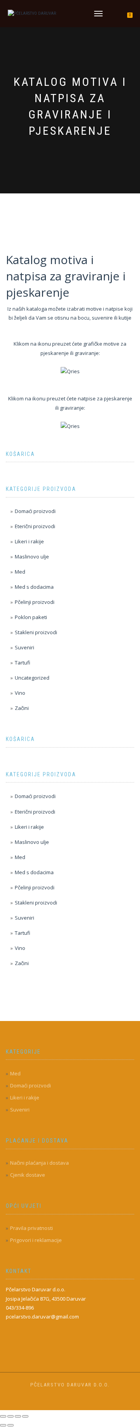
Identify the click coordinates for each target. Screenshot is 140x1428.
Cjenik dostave (27, 1174)
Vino (20, 692)
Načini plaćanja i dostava (39, 1162)
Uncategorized (32, 677)
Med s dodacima (34, 586)
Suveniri (24, 647)
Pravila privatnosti (31, 1227)
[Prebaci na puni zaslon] (10, 1416)
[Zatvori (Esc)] (25, 1416)
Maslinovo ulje (32, 556)
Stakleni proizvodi (36, 632)
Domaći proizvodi (35, 511)
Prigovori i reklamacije (36, 1240)
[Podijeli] (18, 1416)
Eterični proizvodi (35, 526)
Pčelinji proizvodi (34, 601)
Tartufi (22, 662)
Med (20, 571)
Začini (22, 707)
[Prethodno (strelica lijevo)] (3, 1425)
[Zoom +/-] (3, 1416)
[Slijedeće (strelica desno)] (10, 1425)
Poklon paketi (31, 617)
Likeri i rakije (29, 541)
